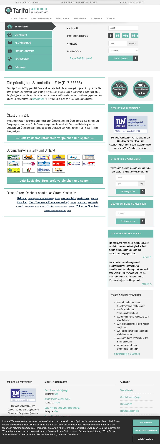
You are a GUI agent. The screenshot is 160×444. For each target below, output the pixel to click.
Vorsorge (62, 18)
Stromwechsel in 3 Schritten (127, 353)
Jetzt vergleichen (121, 58)
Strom (57, 402)
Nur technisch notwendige (146, 430)
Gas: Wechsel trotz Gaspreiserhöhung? (62, 407)
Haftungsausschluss (129, 410)
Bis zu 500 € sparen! (81, 58)
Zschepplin (93, 202)
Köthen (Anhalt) (39, 207)
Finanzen (79, 18)
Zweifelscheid (83, 198)
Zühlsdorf (50, 206)
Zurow (94, 198)
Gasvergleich (38, 98)
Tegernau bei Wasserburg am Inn (55, 211)
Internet (95, 18)
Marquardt (82, 202)
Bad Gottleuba (29, 207)
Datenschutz (126, 404)
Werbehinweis (126, 390)
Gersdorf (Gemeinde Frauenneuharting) (41, 199)
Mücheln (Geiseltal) (61, 207)
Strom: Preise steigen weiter (57, 399)
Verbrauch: (72, 43)
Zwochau (22, 202)
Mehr (110, 18)
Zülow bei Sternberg (87, 206)
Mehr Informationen (146, 439)
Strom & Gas (18, 18)
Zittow (69, 211)
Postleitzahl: (72, 28)
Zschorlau (71, 207)
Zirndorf (19, 206)
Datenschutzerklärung (89, 431)
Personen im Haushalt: (77, 35)
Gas (56, 393)
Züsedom (73, 203)
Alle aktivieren (146, 422)
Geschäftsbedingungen (130, 397)
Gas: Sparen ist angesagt (56, 390)
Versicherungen (40, 18)
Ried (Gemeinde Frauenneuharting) (49, 202)
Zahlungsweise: (74, 51)
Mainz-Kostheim (68, 198)
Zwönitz (57, 199)
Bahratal (22, 198)
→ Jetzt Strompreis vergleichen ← (55, 138)
